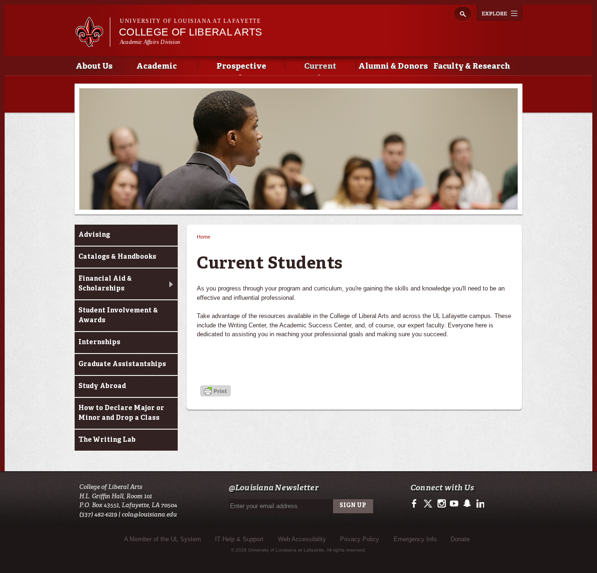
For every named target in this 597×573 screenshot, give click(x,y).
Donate (460, 539)
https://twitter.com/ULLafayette (429, 504)
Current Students (320, 69)
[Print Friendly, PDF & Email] (215, 391)
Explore (499, 13)
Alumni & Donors (393, 67)
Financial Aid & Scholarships (105, 284)
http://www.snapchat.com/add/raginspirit (467, 504)
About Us (94, 67)
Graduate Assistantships (122, 364)
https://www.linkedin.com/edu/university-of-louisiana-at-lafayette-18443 (479, 504)
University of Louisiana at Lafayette (190, 21)
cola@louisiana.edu (149, 514)
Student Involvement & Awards (118, 315)
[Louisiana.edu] (93, 42)
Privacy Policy (359, 539)
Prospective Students (241, 69)
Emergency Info (415, 539)
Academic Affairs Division (150, 42)
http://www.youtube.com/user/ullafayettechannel (454, 504)
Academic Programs (156, 69)
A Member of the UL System (162, 539)
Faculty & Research (471, 67)
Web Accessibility (302, 539)
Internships (99, 342)
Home (203, 237)
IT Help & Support (239, 539)
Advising (94, 235)
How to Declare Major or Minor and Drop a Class (121, 413)
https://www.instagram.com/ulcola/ (441, 504)
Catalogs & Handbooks (117, 257)
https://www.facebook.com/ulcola (416, 504)
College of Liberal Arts (191, 32)
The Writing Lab (107, 440)
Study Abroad (102, 386)
